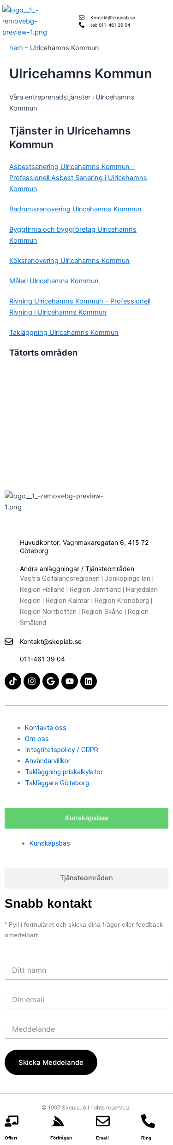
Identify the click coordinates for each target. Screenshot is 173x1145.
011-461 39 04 (42, 659)
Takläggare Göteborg (57, 783)
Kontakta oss (45, 728)
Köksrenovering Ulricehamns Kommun (69, 261)
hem (16, 48)
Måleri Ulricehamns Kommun (54, 281)
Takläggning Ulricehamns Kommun (64, 332)
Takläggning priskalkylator (64, 772)
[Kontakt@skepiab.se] (9, 641)
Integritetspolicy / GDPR (61, 750)
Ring (146, 1137)
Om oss (37, 739)
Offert (11, 1137)
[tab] (86, 818)
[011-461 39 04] (9, 659)
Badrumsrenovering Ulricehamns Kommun (75, 209)
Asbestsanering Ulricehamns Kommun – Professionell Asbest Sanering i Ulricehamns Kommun (78, 178)
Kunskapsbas (50, 843)
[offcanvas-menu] (167, 21)
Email (102, 1137)
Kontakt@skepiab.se (51, 641)
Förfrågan (61, 1137)
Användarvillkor (48, 761)
